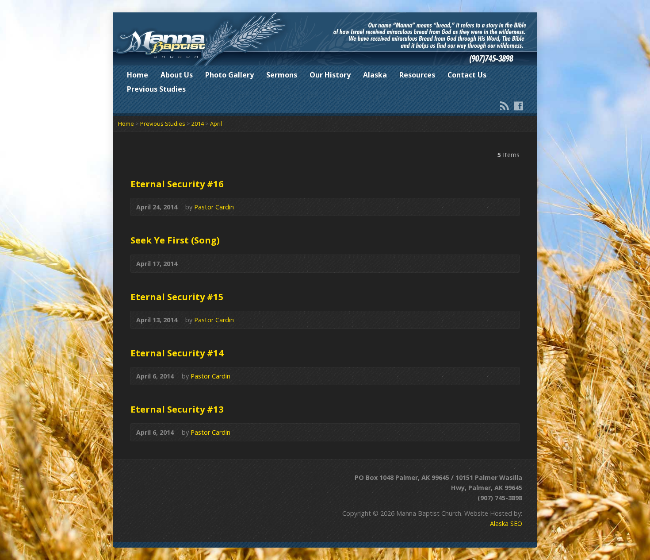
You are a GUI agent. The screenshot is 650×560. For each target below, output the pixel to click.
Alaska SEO (506, 523)
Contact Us (466, 75)
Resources (417, 75)
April (216, 123)
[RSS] (504, 105)
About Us (177, 75)
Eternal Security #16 (177, 184)
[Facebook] (518, 105)
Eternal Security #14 (177, 353)
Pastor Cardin (214, 207)
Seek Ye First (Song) (175, 240)
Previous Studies (156, 89)
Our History (330, 75)
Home (137, 75)
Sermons (281, 75)
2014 (197, 123)
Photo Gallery (229, 75)
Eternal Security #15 (177, 296)
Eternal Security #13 (177, 409)
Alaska (375, 75)
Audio (508, 207)
